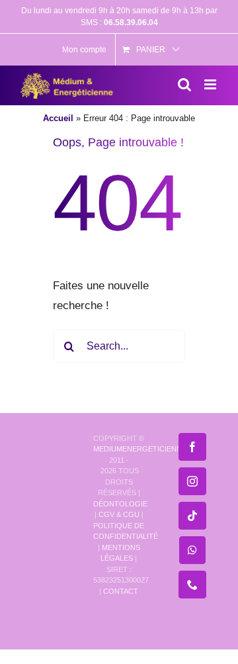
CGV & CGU (119, 514)
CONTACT (120, 591)
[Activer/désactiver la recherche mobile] (184, 84)
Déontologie (120, 504)
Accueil (58, 118)
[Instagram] (192, 481)
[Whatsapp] (192, 550)
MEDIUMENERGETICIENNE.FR (145, 449)
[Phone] (192, 584)
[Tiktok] (192, 516)
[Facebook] (192, 447)
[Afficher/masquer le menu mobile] (211, 84)
